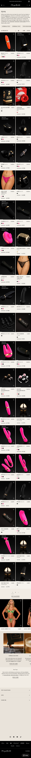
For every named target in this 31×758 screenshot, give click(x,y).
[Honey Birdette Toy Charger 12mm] (7, 517)
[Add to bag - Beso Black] (29, 358)
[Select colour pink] (18, 281)
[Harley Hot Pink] (7, 434)
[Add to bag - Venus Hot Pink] (13, 358)
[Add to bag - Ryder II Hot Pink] (29, 471)
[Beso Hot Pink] (23, 517)
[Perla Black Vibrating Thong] (23, 265)
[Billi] (23, 125)
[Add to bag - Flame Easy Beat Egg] (29, 552)
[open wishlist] (27, 5)
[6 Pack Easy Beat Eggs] (23, 237)
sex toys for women (14, 675)
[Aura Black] (7, 125)
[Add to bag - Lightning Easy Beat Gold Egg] (13, 579)
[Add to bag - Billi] (29, 134)
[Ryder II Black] (7, 490)
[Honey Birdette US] (15, 5)
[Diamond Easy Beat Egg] (23, 407)
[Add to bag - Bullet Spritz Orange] (13, 50)
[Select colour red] (17, 112)
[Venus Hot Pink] (7, 350)
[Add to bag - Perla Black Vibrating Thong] (29, 273)
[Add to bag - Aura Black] (13, 134)
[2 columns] (18, 31)
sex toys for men (7, 675)
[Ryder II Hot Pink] (23, 463)
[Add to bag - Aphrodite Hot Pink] (29, 443)
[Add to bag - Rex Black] (29, 77)
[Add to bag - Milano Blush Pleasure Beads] (29, 385)
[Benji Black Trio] (7, 322)
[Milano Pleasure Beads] (7, 377)
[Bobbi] (7, 153)
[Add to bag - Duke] (29, 188)
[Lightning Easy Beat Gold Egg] (7, 571)
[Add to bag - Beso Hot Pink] (29, 525)
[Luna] (23, 210)
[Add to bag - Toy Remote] (29, 579)
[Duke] (23, 180)
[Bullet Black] (23, 153)
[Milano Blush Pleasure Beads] (23, 377)
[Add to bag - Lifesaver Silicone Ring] (29, 104)
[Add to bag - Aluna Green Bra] (21, 625)
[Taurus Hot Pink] (7, 544)
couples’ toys (7, 15)
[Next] (18, 592)
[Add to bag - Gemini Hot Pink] (13, 471)
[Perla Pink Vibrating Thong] (7, 180)
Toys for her (17, 21)
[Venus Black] (23, 42)
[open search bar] (4, 5)
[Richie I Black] (23, 490)
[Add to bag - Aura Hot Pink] (13, 245)
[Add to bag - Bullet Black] (29, 161)
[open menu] (2, 5)
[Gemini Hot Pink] (7, 463)
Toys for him (12, 21)
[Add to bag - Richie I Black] (29, 498)
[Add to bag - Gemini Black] (13, 77)
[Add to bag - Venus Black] (29, 50)
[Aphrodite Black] (7, 265)
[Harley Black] (7, 295)
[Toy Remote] (23, 571)
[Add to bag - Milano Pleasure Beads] (13, 385)
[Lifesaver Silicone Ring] (23, 96)
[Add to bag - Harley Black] (13, 303)
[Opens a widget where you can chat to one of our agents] (26, 755)
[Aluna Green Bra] (11, 613)
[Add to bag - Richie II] (29, 303)
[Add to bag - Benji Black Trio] (13, 330)
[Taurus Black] (7, 210)
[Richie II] (23, 295)
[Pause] (29, 1)
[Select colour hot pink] (4, 56)
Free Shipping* (15, 1)
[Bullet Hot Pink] (7, 407)
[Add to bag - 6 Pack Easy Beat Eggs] (29, 245)
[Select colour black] (3, 56)
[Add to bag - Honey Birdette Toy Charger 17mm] (29, 330)
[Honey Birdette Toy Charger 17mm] (23, 322)
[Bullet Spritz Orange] (7, 42)
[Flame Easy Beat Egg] (23, 544)
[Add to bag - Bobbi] (13, 161)
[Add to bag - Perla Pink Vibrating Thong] (13, 188)
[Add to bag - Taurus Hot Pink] (13, 552)
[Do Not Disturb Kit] (7, 96)
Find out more (14, 663)
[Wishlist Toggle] (13, 34)
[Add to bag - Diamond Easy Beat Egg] (29, 415)
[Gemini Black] (7, 69)
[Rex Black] (23, 69)
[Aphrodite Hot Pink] (23, 434)
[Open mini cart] (29, 5)
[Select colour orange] (1, 56)
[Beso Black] (23, 350)
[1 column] (16, 31)
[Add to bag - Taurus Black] (13, 218)
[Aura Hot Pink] (7, 237)
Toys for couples (23, 21)
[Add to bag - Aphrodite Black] (13, 273)
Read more (15, 677)
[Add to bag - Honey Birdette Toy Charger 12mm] (13, 525)
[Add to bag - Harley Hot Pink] (13, 443)
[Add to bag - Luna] (29, 218)
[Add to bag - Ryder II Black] (13, 498)
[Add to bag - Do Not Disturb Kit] (13, 104)
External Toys (16, 26)
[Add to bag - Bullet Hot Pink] (13, 415)
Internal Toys (6, 26)
